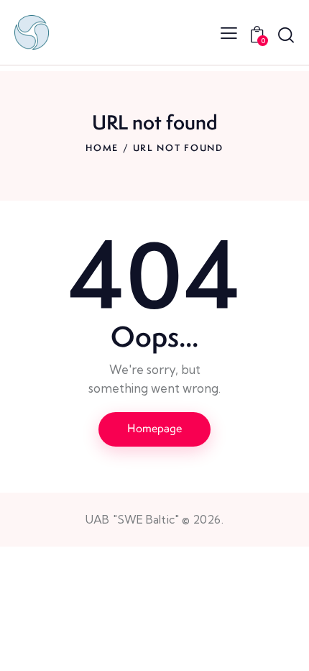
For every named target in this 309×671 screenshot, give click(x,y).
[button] (229, 32)
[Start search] (286, 34)
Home (102, 148)
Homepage (154, 428)
